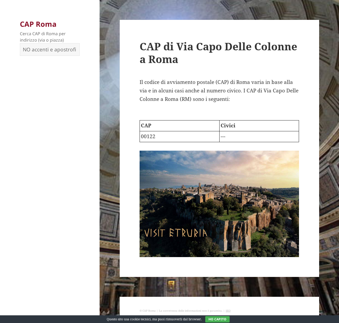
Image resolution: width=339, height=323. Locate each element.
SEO (228, 310)
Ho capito (217, 319)
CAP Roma (38, 24)
